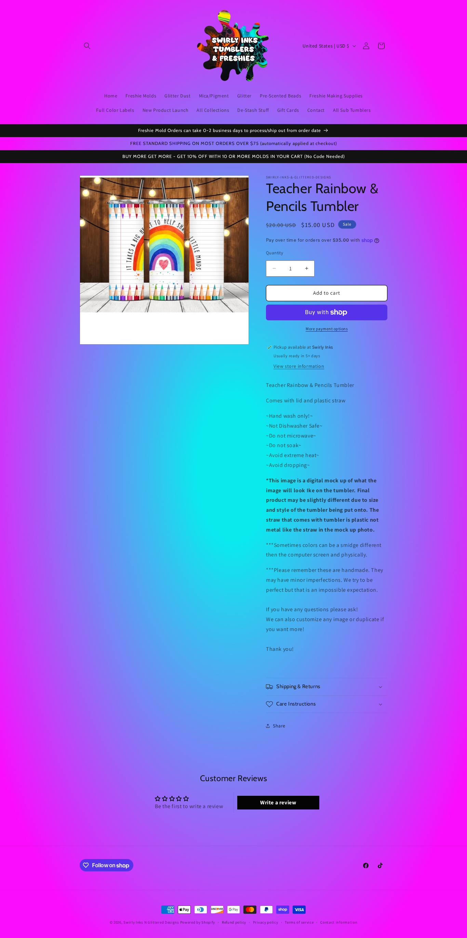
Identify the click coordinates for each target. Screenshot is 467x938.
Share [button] (279, 726)
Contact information (338, 922)
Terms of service (299, 922)
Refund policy (234, 922)
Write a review (278, 802)
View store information (298, 366)
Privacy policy (265, 922)
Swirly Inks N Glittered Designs (151, 922)
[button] (87, 45)
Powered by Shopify (197, 922)
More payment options (327, 328)
